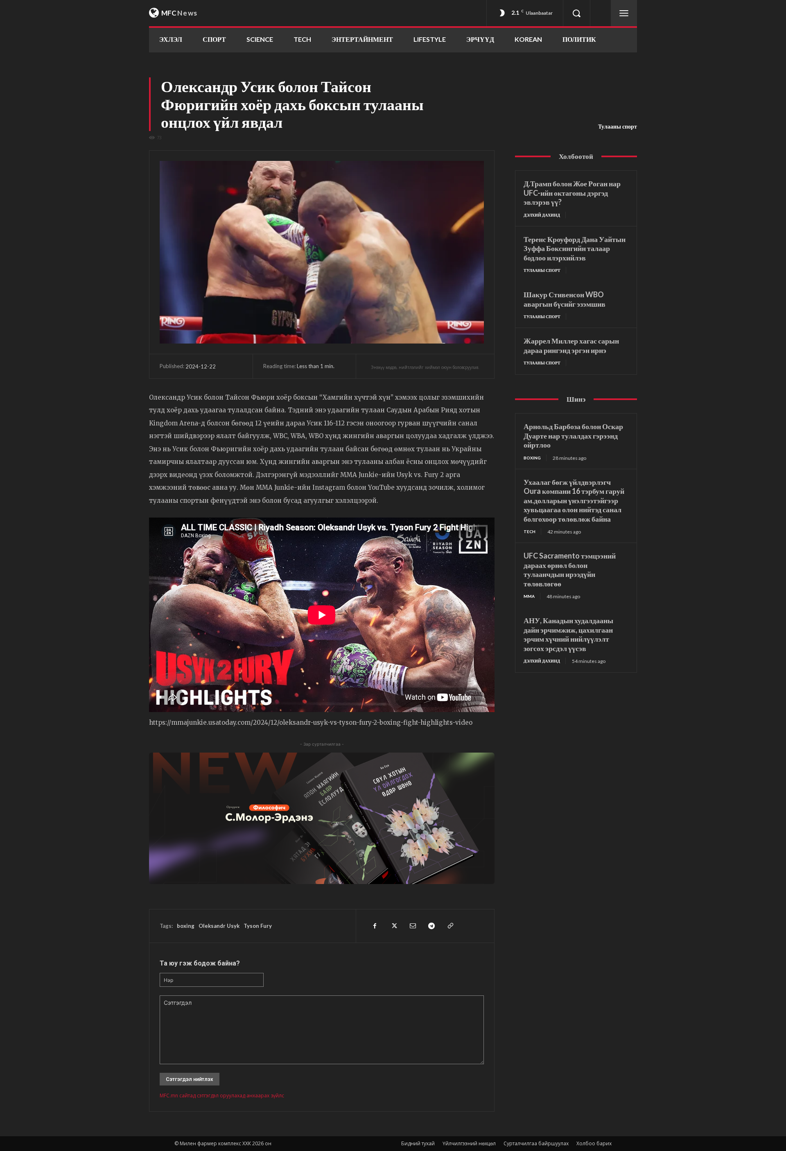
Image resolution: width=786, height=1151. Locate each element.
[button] (576, 13)
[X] (393, 926)
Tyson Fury (258, 926)
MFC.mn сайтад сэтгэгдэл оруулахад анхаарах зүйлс (222, 1095)
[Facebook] (374, 926)
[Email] (412, 926)
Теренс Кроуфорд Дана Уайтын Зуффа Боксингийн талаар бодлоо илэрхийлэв (575, 248)
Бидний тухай (418, 1143)
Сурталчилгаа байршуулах (536, 1143)
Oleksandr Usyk (219, 926)
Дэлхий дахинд (542, 215)
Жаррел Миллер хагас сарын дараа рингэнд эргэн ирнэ (571, 345)
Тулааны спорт (617, 126)
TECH (529, 531)
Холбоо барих (594, 1143)
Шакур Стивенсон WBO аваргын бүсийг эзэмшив (564, 299)
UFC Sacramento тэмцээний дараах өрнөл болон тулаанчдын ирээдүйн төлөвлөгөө (570, 569)
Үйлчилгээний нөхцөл (469, 1143)
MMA (529, 596)
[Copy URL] (450, 926)
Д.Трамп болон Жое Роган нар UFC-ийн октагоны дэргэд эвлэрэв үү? (572, 192)
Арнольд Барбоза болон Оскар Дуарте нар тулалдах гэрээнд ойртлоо (573, 435)
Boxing (532, 457)
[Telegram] (431, 926)
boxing (185, 926)
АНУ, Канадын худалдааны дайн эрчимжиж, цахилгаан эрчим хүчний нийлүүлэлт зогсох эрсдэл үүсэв (568, 634)
